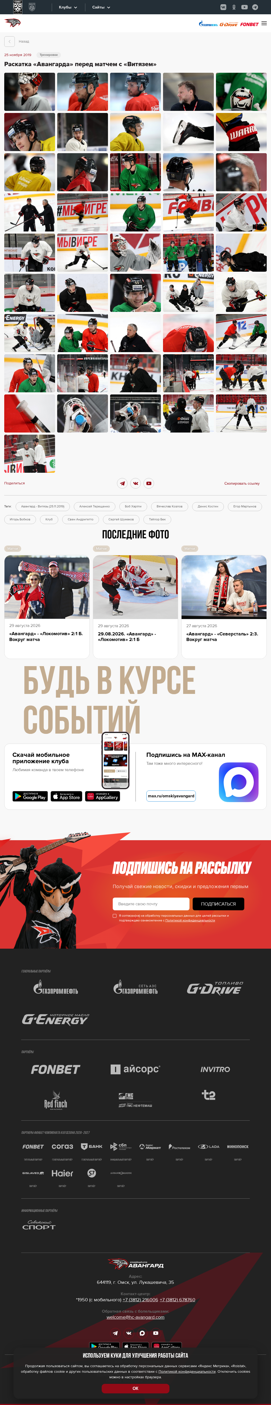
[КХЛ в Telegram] (255, 7)
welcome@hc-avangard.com (136, 1317)
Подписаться (218, 904)
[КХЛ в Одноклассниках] (234, 7)
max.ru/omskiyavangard (171, 796)
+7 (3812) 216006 (140, 1299)
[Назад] (9, 41)
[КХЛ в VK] (223, 7)
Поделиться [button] (14, 483)
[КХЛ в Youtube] (244, 7)
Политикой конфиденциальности (190, 920)
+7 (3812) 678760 (177, 1299)
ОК (135, 1388)
